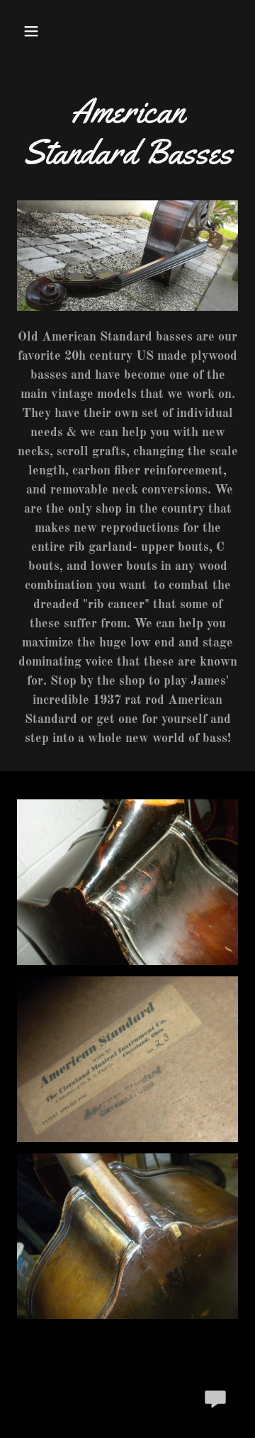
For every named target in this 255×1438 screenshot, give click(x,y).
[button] (33, 31)
